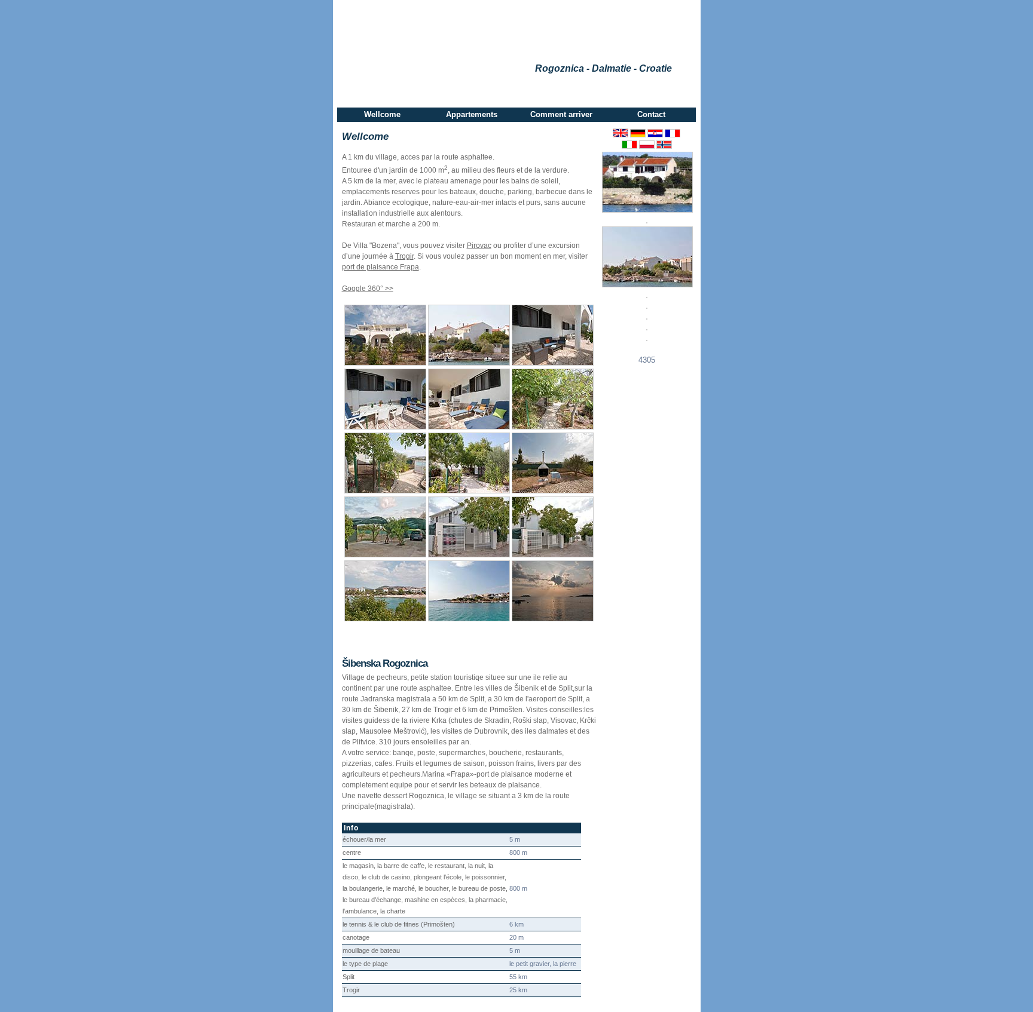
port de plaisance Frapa (380, 267)
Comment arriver (561, 114)
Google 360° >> (367, 288)
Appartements (471, 114)
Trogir (404, 256)
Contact (651, 114)
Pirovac (479, 245)
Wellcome (382, 114)
